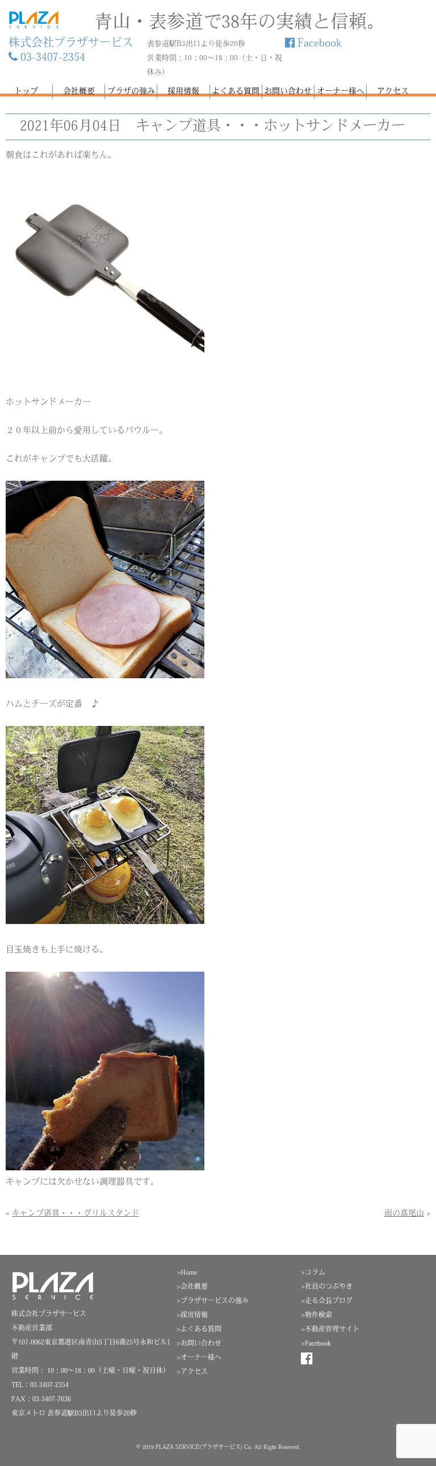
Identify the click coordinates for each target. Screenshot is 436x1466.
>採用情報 (192, 1315)
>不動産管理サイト (330, 1329)
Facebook (318, 43)
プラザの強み (131, 91)
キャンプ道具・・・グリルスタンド (75, 1213)
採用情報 (183, 91)
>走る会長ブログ (327, 1301)
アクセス (393, 91)
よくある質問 (235, 91)
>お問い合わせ (199, 1344)
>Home (187, 1273)
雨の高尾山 (404, 1213)
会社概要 (79, 91)
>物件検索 (316, 1315)
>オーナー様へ (199, 1358)
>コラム (313, 1273)
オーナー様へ (340, 91)
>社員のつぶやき (327, 1287)
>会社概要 (192, 1287)
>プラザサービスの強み (213, 1301)
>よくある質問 (199, 1329)
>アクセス (192, 1372)
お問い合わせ (288, 91)
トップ (26, 91)
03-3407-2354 (51, 58)
